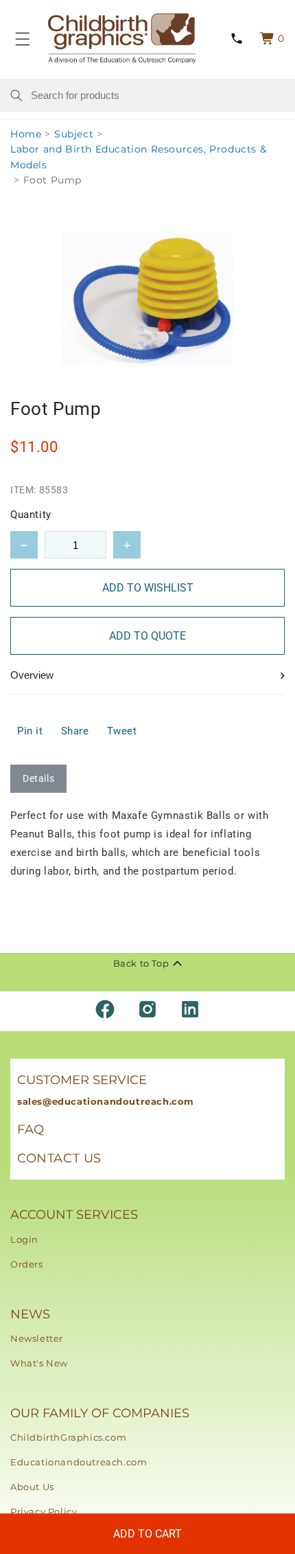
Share (75, 731)
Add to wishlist (147, 587)
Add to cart (147, 1533)
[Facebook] (105, 1009)
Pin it (30, 731)
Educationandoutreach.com (78, 1461)
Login (24, 1239)
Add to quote (147, 635)
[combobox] (158, 95)
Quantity (30, 514)
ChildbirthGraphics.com (68, 1437)
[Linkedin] (190, 1009)
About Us (32, 1486)
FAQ (31, 1129)
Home (25, 134)
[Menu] (22, 38)
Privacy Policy (43, 1511)
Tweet (122, 731)
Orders (26, 1264)
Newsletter (36, 1338)
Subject (73, 134)
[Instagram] (147, 1009)
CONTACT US (59, 1158)
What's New (39, 1363)
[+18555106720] (236, 39)
